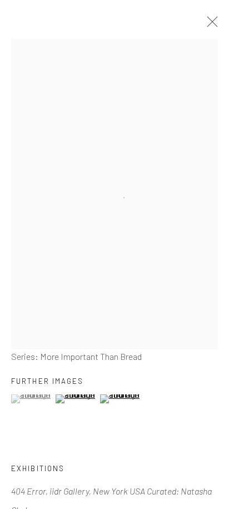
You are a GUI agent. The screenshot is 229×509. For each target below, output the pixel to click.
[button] (32, 398)
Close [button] (209, 25)
